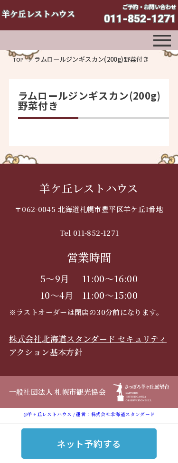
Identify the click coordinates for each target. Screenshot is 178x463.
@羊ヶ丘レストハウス (47, 414)
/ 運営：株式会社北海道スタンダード (113, 414)
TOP (18, 59)
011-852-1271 (140, 18)
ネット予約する (89, 443)
